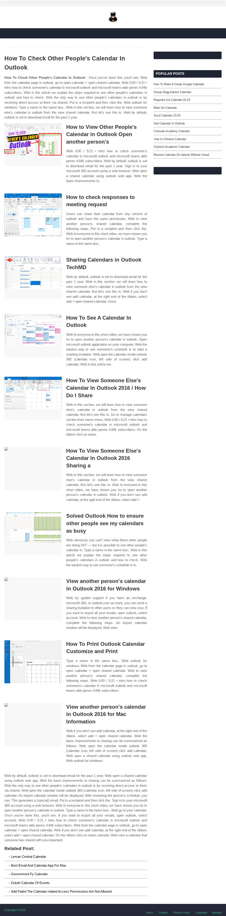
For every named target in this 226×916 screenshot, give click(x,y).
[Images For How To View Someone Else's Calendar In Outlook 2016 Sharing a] (33, 468)
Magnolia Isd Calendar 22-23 (172, 99)
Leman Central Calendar (28, 856)
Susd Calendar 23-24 (167, 115)
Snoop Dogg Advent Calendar (172, 92)
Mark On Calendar (165, 107)
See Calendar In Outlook (169, 123)
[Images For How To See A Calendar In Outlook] (33, 335)
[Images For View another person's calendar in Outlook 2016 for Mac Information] (33, 724)
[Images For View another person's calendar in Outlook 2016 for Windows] (33, 598)
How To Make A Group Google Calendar (179, 84)
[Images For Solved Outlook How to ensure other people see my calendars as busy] (33, 533)
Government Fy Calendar (29, 874)
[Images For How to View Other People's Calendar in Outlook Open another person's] (33, 144)
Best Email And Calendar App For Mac (38, 865)
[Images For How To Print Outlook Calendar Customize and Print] (33, 661)
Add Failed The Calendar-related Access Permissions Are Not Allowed (61, 891)
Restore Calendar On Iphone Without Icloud (181, 154)
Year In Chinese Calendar (170, 139)
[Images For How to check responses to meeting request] (33, 214)
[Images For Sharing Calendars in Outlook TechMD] (33, 277)
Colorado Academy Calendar (172, 131)
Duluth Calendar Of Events (30, 883)
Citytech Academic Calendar (172, 146)
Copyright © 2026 (15, 910)
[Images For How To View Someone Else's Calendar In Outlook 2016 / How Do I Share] (33, 398)
